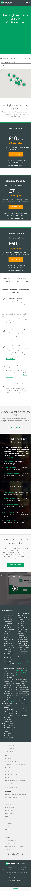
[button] (9, 75)
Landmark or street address (8, 62)
